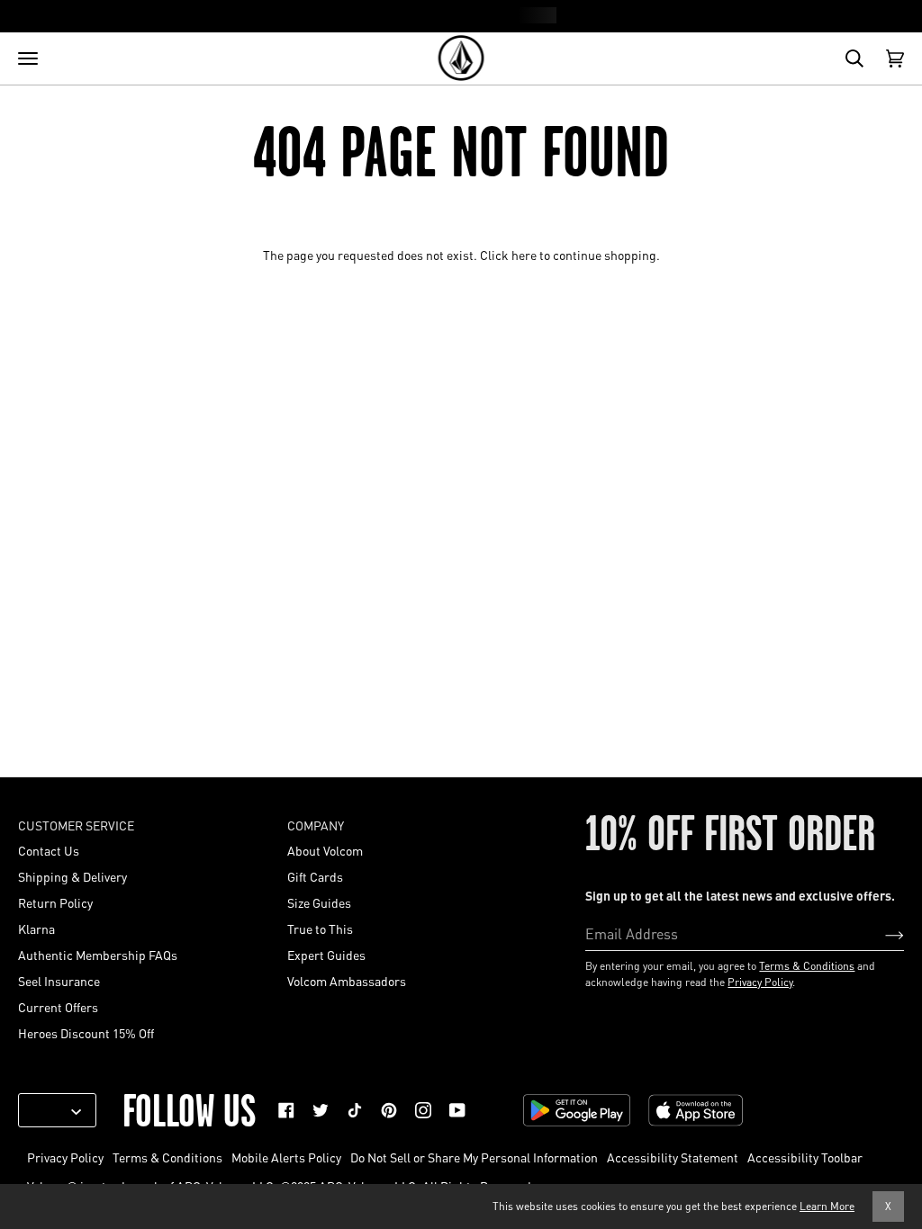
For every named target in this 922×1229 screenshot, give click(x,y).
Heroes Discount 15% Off (86, 1033)
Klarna (36, 928)
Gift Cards (315, 876)
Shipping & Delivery (72, 876)
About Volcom (325, 850)
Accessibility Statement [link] (672, 1157)
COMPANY (315, 825)
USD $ (50, 1110)
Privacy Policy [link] (65, 1157)
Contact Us (48, 850)
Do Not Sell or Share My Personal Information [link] (474, 1157)
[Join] (880, 934)
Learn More (827, 1206)
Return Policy (55, 902)
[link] (286, 1110)
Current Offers (58, 1007)
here (524, 255)
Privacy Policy (760, 982)
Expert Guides (326, 954)
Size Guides (319, 902)
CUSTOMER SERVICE (76, 825)
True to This (320, 928)
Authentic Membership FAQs (97, 954)
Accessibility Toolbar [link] (805, 1157)
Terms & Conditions (806, 966)
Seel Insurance (59, 981)
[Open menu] (28, 58)
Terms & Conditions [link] (167, 1157)
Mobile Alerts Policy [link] (286, 1157)
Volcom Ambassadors (346, 981)
